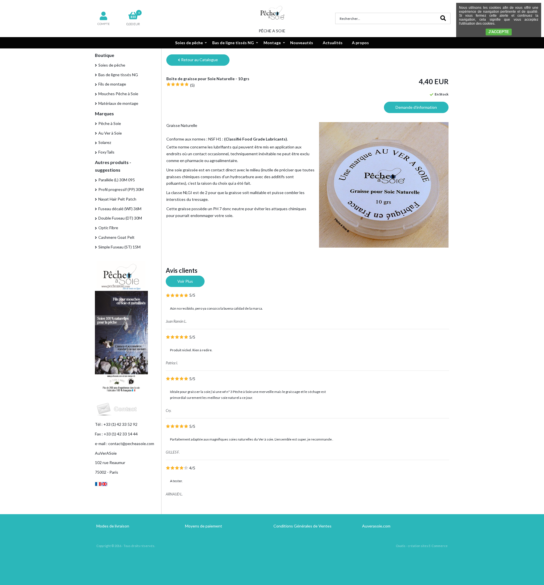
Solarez (104, 142)
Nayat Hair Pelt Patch (117, 199)
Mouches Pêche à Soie (118, 93)
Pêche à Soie (109, 123)
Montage (272, 42)
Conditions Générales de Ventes (302, 526)
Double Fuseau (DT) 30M (120, 218)
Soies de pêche (189, 42)
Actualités (333, 42)
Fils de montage (112, 84)
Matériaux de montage (118, 103)
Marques (104, 113)
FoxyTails (106, 152)
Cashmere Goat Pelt (116, 237)
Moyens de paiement (203, 526)
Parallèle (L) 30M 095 (116, 179)
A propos (360, 42)
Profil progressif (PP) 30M (121, 189)
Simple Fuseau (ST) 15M (119, 246)
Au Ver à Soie (110, 133)
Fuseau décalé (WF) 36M (119, 208)
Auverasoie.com (376, 526)
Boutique (104, 55)
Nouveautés (301, 42)
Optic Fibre (108, 227)
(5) (192, 85)
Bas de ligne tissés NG (233, 42)
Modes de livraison (112, 526)
